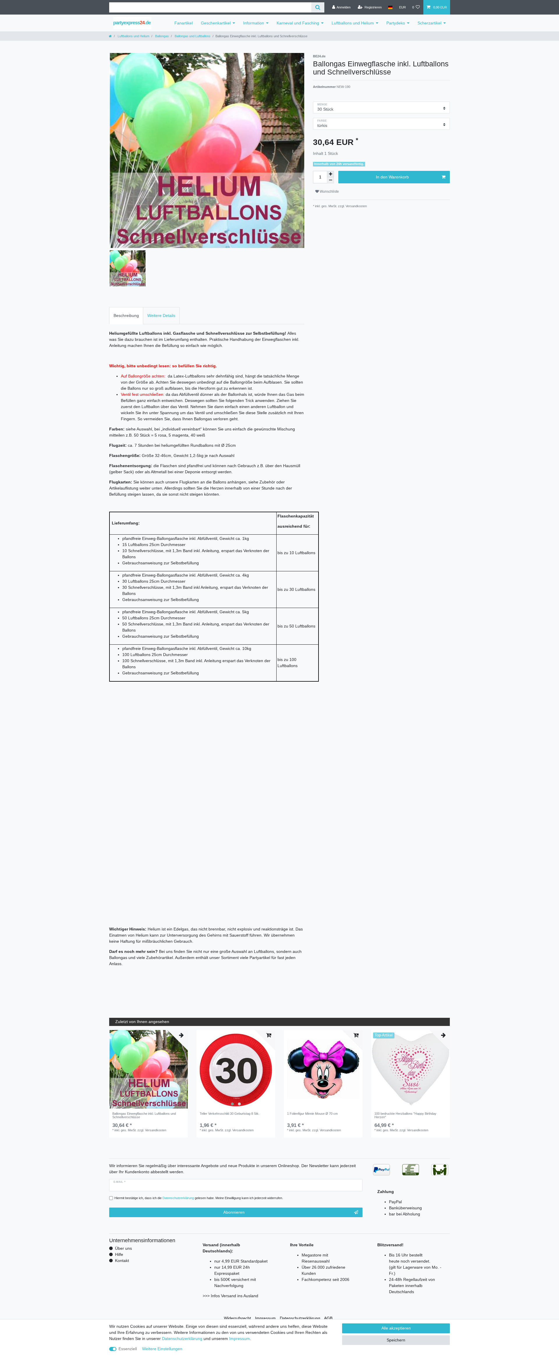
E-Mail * (119, 1181)
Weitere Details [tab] (161, 315)
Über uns (123, 1248)
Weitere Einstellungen (162, 1348)
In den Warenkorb (392, 177)
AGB (328, 1318)
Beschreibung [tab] (126, 315)
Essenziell (127, 1348)
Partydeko (395, 23)
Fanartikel (183, 23)
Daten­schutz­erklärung (300, 1318)
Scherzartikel (429, 23)
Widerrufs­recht (237, 1318)
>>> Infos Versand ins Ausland (230, 1295)
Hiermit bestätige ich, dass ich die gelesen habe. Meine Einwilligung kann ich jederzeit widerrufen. (198, 1198)
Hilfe (119, 1254)
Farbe (322, 120)
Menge (322, 104)
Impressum (265, 1318)
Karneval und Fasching (298, 23)
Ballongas (161, 36)
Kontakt (122, 1260)
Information (253, 23)
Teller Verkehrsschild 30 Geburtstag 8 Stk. (229, 1113)
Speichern (396, 1340)
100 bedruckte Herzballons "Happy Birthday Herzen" (405, 1115)
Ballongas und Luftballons (192, 36)
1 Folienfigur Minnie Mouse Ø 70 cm (312, 1113)
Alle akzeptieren (396, 1328)
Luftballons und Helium (353, 23)
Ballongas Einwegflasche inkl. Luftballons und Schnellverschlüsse (144, 1115)
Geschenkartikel (216, 23)
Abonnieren (234, 1212)
